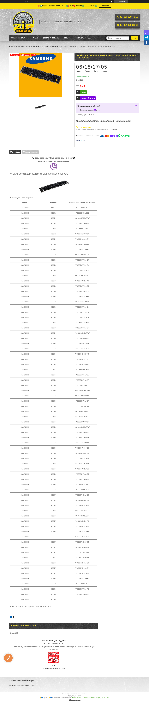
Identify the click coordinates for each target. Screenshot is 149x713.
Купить (83, 92)
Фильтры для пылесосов (53, 46)
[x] (13, 617)
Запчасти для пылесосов (34, 46)
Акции (35, 38)
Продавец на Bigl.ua (74, 696)
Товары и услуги (18, 38)
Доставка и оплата (51, 38)
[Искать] (134, 38)
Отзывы (67, 38)
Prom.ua (84, 694)
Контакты (79, 38)
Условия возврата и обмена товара (22, 685)
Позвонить (105, 6)
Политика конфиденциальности (99, 698)
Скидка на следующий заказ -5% (53, 668)
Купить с (83, 98)
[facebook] (11, 617)
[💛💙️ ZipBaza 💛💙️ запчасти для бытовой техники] (23, 21)
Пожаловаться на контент (80, 698)
